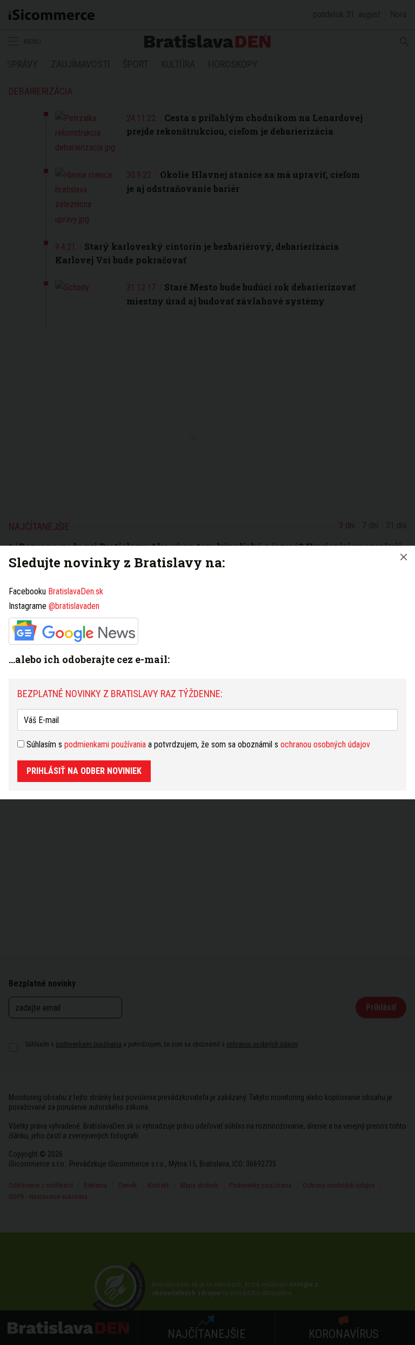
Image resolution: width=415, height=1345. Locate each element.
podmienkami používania (105, 744)
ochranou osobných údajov (325, 744)
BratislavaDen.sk (75, 591)
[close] (403, 557)
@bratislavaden (74, 606)
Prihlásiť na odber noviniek (84, 771)
